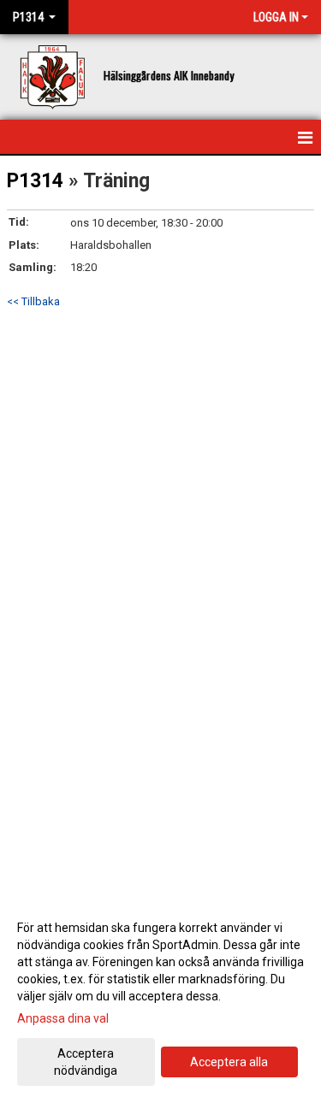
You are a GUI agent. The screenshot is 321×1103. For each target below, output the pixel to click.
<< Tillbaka (33, 301)
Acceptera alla (229, 1062)
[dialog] (160, 998)
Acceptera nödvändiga (85, 1062)
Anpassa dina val (63, 1018)
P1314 (35, 180)
